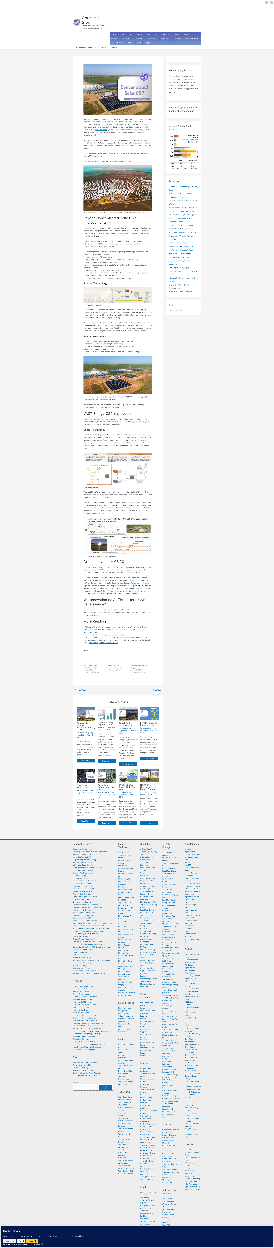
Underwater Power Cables (83, 870)
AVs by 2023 (167, 1199)
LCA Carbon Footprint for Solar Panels (87, 868)
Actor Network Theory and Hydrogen (87, 1047)
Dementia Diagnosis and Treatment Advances (148, 1208)
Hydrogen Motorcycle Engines (84, 1005)
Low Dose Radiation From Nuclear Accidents (147, 1171)
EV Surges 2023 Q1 (125, 908)
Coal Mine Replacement (83, 786)
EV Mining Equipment (126, 972)
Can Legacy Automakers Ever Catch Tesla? (124, 1155)
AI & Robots (151, 38)
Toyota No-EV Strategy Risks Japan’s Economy (146, 918)
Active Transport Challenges (180, 254)
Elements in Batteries (193, 1087)
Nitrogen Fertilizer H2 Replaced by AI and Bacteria (92, 1031)
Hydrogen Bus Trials (80, 1010)
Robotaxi (139, 34)
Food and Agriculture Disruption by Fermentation (148, 1024)
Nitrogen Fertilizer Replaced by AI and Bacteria (147, 970)
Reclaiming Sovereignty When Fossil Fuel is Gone (91, 960)
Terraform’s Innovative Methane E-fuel (87, 907)
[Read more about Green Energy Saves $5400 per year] (128, 775)
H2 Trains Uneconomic (81, 1013)
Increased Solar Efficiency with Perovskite (89, 926)
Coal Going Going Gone (82, 899)
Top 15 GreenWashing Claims (180, 229)
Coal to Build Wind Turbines (83, 950)
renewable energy (101, 130)
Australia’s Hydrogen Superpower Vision (88, 1028)
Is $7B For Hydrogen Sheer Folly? (85, 1015)
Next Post (157, 690)
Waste (139, 43)
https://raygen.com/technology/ (112, 635)
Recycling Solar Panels (81, 968)
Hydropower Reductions (82, 910)
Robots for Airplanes (192, 883)
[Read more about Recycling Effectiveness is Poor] (107, 775)
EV (130, 34)
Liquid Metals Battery (192, 1060)
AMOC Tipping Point (170, 1030)
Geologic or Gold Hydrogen (83, 1039)
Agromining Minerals (170, 1169)
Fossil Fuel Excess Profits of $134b (182, 232)
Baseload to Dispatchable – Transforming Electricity (92, 923)
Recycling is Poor (169, 916)
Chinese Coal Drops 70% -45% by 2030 (88, 942)
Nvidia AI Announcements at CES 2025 (192, 939)
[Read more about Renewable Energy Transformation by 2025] (86, 713)
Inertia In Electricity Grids (82, 963)
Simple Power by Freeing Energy (148, 724)
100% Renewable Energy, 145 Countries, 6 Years (147, 894)
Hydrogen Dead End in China (84, 1036)
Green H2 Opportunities (82, 994)
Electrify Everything (113, 666)
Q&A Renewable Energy (82, 955)
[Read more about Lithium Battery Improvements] (107, 713)
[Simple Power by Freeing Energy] (140, 659)
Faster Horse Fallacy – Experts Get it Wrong (148, 870)
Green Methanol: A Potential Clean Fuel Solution (91, 928)
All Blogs (147, 43)
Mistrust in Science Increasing (180, 292)
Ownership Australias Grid (83, 886)
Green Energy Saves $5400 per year (128, 787)
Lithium (176, 34)
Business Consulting (192, 1179)
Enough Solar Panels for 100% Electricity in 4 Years (92, 947)
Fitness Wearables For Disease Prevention (147, 1216)
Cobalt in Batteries (169, 1132)
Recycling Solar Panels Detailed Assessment (90, 852)
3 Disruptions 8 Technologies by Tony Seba (148, 851)
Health (129, 43)
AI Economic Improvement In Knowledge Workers (192, 851)
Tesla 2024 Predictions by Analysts (123, 1147)
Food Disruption (116, 43)
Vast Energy (87, 419)
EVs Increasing (123, 866)
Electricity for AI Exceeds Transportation (191, 931)
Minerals (166, 34)
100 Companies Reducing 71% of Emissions (168, 1050)
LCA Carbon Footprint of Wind (84, 865)
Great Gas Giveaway (80, 1068)
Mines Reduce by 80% (170, 924)
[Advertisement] (155, 16)
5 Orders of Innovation (177, 197)
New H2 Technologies (81, 991)
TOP (266, 2)
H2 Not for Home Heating (82, 1007)
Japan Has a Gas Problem (82, 1065)
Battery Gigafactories (193, 976)
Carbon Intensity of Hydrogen (84, 1050)
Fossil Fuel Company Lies (126, 724)
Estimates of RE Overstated (83, 902)
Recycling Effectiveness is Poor (106, 787)
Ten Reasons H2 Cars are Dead (84, 989)
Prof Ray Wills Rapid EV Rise (180, 257)
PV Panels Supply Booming (83, 915)
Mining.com (134, 580)
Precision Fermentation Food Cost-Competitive (147, 1039)
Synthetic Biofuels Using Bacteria (85, 905)
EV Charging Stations (126, 879)
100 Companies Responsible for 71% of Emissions (170, 1043)
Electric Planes (191, 38)
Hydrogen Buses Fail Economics (85, 1021)
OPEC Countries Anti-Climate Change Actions (170, 1000)
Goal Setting (189, 1176)
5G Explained (189, 1150)
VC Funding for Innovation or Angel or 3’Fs (192, 1165)
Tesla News (177, 38)
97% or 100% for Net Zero (82, 965)
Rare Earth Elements (170, 1138)
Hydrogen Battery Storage (83, 999)
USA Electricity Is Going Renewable (86, 934)
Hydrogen (139, 38)
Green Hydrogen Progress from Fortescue (89, 1044)
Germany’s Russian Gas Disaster (85, 1076)
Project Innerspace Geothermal (84, 881)
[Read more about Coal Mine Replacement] (86, 776)
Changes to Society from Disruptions (183, 215)
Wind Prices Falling (80, 952)
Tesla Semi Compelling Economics (122, 924)
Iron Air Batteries (191, 1063)
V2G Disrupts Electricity (82, 854)
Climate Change (152, 34)
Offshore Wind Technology (83, 873)
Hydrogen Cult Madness (82, 1002)
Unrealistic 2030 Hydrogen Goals (85, 1026)
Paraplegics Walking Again (179, 268)
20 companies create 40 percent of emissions (170, 1103)
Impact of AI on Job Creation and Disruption (192, 899)
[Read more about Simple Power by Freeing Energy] (149, 713)
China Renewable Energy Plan (84, 889)
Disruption (164, 38)
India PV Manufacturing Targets (85, 913)
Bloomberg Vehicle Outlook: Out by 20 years (147, 963)
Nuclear (187, 34)
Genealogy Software (192, 1189)
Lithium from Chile (125, 1071)
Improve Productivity (192, 1187)
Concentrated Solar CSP (82, 918)
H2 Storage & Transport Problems (85, 997)
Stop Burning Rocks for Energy (84, 860)
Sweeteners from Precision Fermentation (146, 1005)
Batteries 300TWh (191, 989)
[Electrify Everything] (117, 659)
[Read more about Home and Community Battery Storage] (149, 775)
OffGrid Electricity (79, 876)
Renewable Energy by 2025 (83, 849)
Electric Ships (123, 953)
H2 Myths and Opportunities (83, 986)
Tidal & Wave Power (80, 936)
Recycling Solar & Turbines (83, 862)
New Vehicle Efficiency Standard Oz (169, 1035)
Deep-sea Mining (168, 1183)
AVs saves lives (168, 1201)
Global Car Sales (124, 852)
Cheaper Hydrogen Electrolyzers (85, 1018)
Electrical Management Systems (85, 897)
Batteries (114, 38)
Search (75, 1083)
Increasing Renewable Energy (84, 857)
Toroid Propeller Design (178, 243)
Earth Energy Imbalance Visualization (167, 1064)
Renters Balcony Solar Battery (84, 958)
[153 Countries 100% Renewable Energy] (94, 659)
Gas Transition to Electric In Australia (87, 1073)
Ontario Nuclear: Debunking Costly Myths (147, 1163)
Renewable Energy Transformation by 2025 (86, 726)
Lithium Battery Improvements (105, 723)
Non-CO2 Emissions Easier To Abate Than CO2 (170, 1019)
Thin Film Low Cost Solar (82, 894)
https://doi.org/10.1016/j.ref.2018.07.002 (103, 643)
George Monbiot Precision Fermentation (146, 1053)
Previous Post (79, 690)
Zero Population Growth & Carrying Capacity (147, 1200)
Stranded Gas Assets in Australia (85, 1062)
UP (271, 2)
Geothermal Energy (80, 878)
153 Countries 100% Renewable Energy (88, 944)
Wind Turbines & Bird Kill (82, 891)
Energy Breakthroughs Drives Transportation (148, 978)
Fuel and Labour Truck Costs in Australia (124, 976)
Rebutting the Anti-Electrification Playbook (89, 973)
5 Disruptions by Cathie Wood (180, 194)
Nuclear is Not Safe (147, 1158)
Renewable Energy (117, 34)
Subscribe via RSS (176, 310)
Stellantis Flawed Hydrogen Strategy (87, 1034)
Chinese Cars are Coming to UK (181, 246)
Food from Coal (146, 1034)
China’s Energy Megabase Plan (84, 939)
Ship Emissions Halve (170, 995)
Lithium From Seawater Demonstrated (123, 1076)
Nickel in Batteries (169, 1135)
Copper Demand (168, 1146)
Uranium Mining (146, 1116)
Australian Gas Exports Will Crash (85, 1070)
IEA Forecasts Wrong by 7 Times (181, 250)
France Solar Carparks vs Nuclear (85, 921)
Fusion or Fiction (146, 1134)
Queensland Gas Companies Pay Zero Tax (170, 1114)
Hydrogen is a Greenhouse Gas (84, 1042)
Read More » (86, 761)
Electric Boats (123, 950)
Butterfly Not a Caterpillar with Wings (183, 208)
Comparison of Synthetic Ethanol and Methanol (90, 931)
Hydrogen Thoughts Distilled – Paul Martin (89, 1023)
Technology (126, 38)
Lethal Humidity (168, 1109)
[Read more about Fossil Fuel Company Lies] (128, 713)
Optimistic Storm (91, 20)
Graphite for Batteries (170, 1130)
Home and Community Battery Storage (148, 787)
